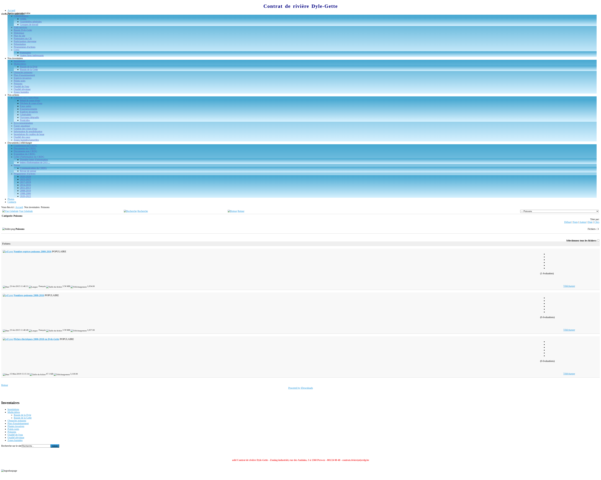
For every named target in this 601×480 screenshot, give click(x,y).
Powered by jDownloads (300, 388)
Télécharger (569, 286)
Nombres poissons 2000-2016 (29, 295)
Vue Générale (26, 211)
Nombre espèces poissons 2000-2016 (32, 251)
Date (590, 222)
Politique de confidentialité (14, 476)
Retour (241, 211)
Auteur (582, 222)
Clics (596, 222)
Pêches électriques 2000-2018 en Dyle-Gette (36, 339)
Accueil (19, 207)
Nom (575, 222)
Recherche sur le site (11, 445)
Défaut (567, 222)
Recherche (142, 211)
